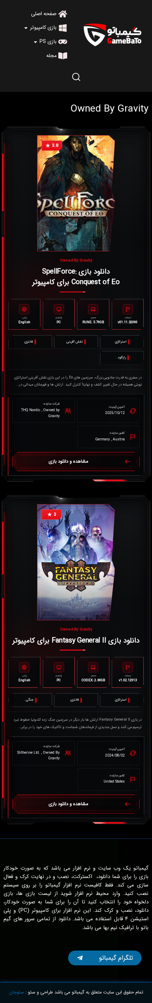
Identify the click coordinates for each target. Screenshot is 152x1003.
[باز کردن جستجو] (76, 77)
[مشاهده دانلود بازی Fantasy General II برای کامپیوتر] (76, 562)
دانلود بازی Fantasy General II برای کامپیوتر (75, 640)
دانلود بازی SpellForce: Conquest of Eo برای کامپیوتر (75, 277)
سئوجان (16, 992)
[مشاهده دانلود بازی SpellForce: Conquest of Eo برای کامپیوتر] (76, 193)
